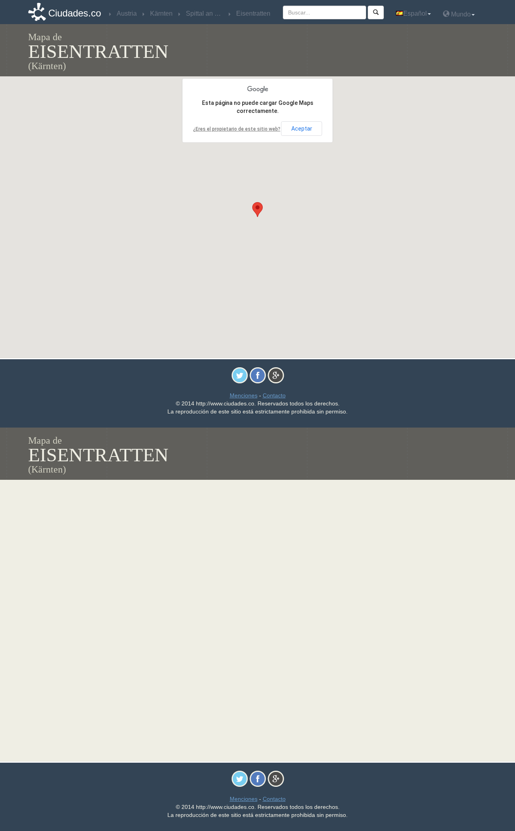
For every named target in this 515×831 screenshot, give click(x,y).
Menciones (244, 395)
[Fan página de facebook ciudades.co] (257, 375)
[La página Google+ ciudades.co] (276, 375)
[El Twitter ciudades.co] (239, 375)
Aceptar (301, 128)
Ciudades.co (74, 13)
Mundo (460, 14)
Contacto (274, 395)
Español (415, 13)
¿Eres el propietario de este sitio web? (236, 129)
